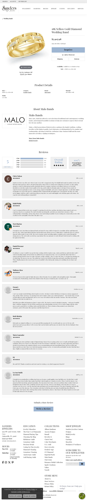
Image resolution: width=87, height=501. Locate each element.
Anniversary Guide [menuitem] (29, 455)
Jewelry (53, 8)
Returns (76, 59)
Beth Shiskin (17, 316)
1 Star (18, 167)
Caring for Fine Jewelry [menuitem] (31, 447)
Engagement (26, 8)
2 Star (18, 165)
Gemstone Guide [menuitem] (29, 442)
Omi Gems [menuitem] (48, 460)
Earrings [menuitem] (69, 439)
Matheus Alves (18, 270)
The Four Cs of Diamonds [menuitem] (32, 432)
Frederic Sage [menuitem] (49, 450)
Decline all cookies (15, 496)
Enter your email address (74, 460)
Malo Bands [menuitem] (49, 457)
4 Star (18, 160)
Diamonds (37, 8)
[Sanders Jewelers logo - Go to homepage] (10, 9)
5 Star (18, 158)
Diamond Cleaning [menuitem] (29, 450)
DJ (14, 357)
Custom (62, 8)
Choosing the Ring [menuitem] (29, 437)
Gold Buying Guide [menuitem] (29, 457)
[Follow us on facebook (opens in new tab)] (3, 462)
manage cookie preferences (20, 492)
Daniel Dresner (18, 246)
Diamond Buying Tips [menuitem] (30, 434)
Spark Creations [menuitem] (50, 465)
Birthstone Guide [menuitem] (29, 439)
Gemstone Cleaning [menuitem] (30, 452)
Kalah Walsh (17, 204)
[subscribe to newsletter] (82, 464)
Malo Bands (48, 92)
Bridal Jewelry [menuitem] (70, 434)
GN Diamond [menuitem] (49, 452)
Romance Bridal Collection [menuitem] (54, 462)
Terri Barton (17, 224)
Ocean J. (15, 287)
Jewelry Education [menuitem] (29, 429)
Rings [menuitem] (68, 437)
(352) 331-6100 (26, 74)
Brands (45, 8)
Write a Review (43, 409)
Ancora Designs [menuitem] (50, 432)
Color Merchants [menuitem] (50, 442)
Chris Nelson (17, 176)
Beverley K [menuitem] (48, 437)
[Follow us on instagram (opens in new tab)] (6, 462)
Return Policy (49, 486)
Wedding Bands (8, 18)
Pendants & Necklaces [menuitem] (73, 445)
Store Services (49, 481)
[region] (26, 46)
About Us (48, 479)
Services (80, 8)
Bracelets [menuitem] (69, 442)
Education (71, 8)
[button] (4, 1)
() (45, 158)
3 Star (18, 162)
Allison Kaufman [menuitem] (50, 429)
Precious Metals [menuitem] (28, 445)
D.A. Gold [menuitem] (48, 445)
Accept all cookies (30, 496)
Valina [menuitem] (47, 467)
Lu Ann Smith (17, 373)
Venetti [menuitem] (47, 470)
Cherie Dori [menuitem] (48, 439)
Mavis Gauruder (18, 335)
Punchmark (47, 497)
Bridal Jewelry (33, 140)
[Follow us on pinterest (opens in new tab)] (13, 462)
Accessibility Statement (56, 491)
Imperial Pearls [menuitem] (50, 455)
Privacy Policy (49, 484)
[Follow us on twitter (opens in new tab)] (9, 462)
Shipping (60, 59)
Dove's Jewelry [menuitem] (49, 447)
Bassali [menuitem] (47, 434)
